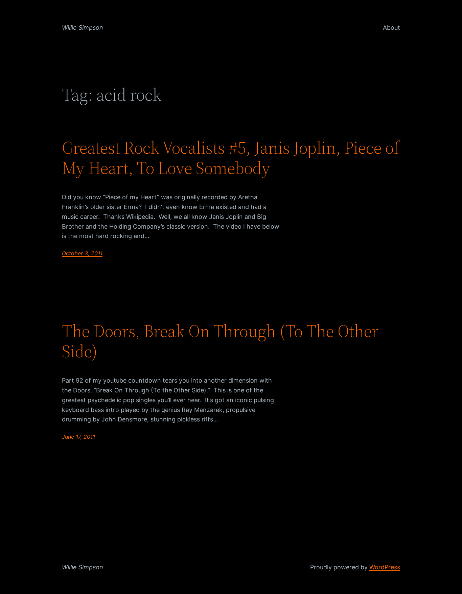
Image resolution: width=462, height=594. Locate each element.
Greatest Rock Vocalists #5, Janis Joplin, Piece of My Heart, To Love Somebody (230, 157)
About (391, 27)
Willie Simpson (82, 27)
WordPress (384, 567)
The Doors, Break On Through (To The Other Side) (220, 341)
